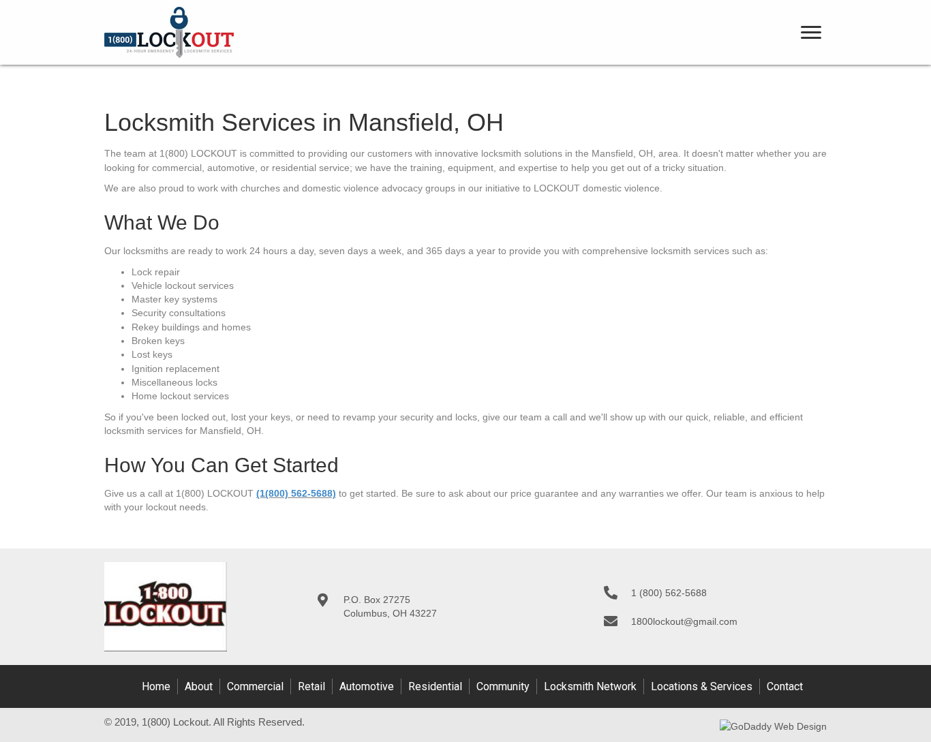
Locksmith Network (590, 686)
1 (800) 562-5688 (669, 592)
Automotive (366, 686)
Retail (311, 686)
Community (503, 686)
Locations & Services (701, 686)
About (199, 686)
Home (156, 686)
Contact (785, 686)
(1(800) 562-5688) (296, 493)
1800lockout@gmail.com (684, 621)
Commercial (255, 686)
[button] (811, 33)
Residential (435, 686)
